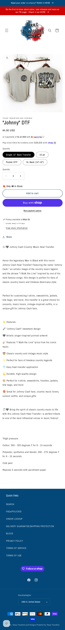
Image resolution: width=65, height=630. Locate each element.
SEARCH (10, 504)
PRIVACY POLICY (14, 540)
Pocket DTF (12, 162)
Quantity (6, 169)
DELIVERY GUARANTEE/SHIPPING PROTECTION (30, 526)
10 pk (42, 154)
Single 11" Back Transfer (18, 154)
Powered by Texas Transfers (48, 625)
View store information (17, 228)
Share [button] (9, 236)
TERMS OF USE (14, 555)
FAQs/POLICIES (13, 511)
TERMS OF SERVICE (16, 548)
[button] (6, 30)
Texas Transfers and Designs (24, 625)
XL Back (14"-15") (35, 162)
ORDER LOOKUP (14, 518)
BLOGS (9, 533)
